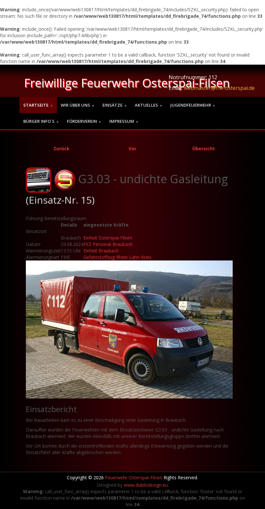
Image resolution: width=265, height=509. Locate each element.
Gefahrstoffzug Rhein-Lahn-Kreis (117, 257)
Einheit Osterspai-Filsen (107, 238)
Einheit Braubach (101, 251)
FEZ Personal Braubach (107, 244)
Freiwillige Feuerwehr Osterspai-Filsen (127, 83)
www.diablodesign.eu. (146, 485)
